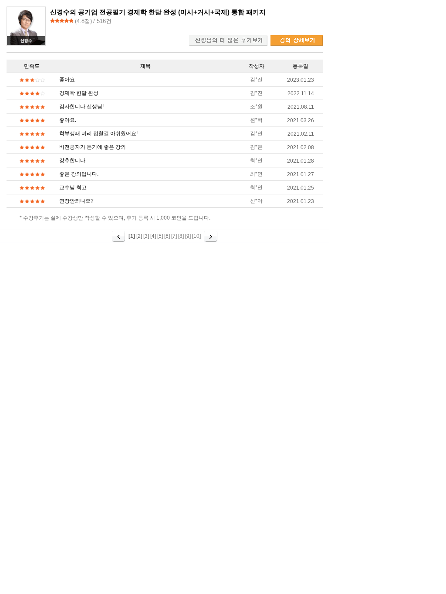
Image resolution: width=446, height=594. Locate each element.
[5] (160, 236)
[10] (196, 236)
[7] (174, 236)
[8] (181, 236)
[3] (146, 236)
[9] (188, 236)
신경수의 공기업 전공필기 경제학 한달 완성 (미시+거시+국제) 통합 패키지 (158, 12)
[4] (153, 236)
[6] (167, 236)
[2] (139, 236)
